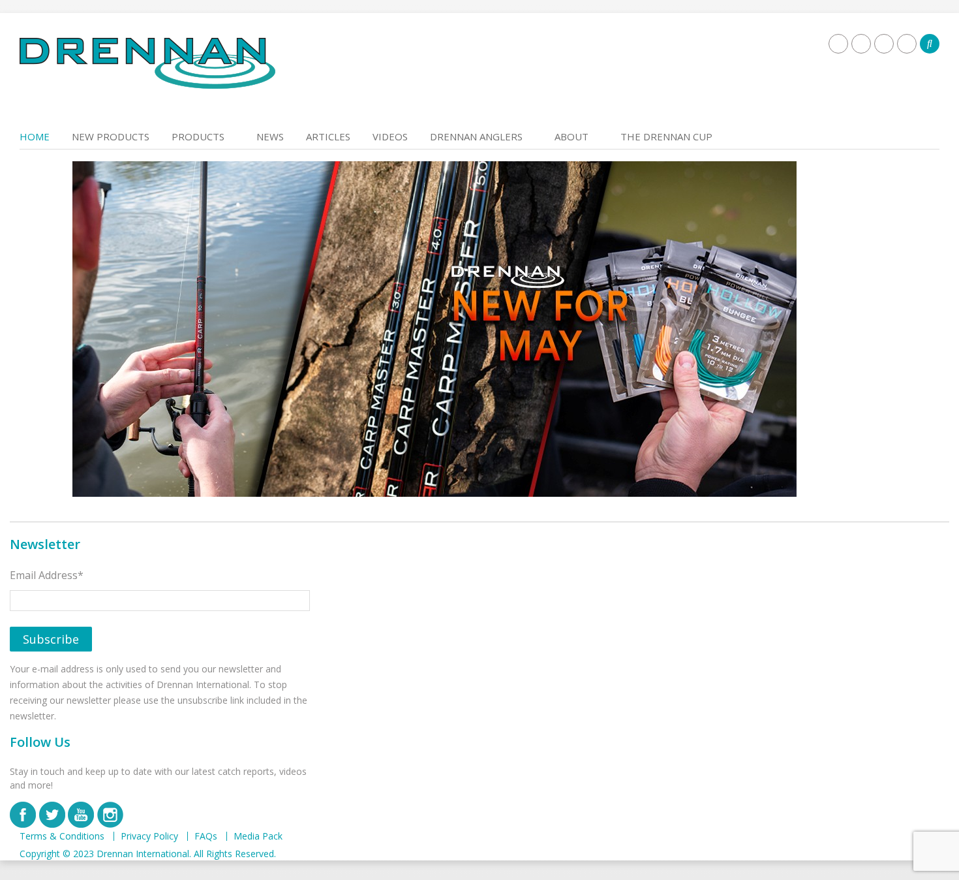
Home (35, 136)
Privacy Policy (149, 836)
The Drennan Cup (666, 136)
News (270, 136)
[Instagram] (907, 44)
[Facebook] (838, 44)
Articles (328, 136)
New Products (110, 136)
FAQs (205, 836)
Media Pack (258, 836)
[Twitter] (861, 44)
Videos (390, 136)
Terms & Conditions (62, 836)
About (571, 136)
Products (198, 136)
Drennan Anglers (476, 136)
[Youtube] (884, 44)
